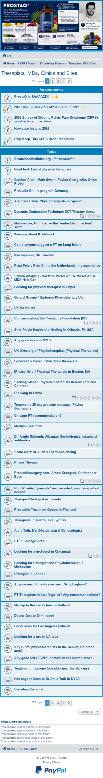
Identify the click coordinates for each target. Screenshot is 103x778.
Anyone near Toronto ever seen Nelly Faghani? (50, 584)
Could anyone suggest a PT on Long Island (48, 245)
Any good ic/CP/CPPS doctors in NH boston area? (53, 658)
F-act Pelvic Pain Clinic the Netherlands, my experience (57, 265)
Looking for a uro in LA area (36, 636)
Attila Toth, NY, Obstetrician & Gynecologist (48, 530)
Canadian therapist (28, 689)
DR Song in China (28, 393)
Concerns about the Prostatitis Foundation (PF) (50, 318)
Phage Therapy (26, 462)
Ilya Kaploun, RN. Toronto (34, 255)
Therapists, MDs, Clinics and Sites (39, 73)
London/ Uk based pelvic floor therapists (45, 361)
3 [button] (58, 81)
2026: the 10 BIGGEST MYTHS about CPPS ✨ (50, 107)
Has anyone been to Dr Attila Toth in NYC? (47, 679)
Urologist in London (30, 574)
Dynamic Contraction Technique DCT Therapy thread (55, 211)
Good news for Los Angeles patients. (43, 626)
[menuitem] (7, 56)
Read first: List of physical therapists (42, 169)
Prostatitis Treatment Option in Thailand (45, 510)
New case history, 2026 (31, 128)
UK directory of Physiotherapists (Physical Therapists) (56, 351)
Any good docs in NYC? (33, 340)
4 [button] (63, 81)
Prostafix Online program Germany (41, 191)
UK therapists (24, 308)
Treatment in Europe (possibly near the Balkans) (51, 668)
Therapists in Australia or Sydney (40, 520)
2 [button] (53, 81)
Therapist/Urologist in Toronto (37, 499)
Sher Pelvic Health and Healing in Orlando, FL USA (54, 330)
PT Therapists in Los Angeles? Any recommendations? (57, 595)
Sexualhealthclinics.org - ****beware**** (44, 159)
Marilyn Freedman (28, 426)
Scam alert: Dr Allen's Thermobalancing (45, 452)
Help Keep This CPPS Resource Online (44, 139)
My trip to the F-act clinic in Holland (42, 605)
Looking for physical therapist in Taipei (44, 287)
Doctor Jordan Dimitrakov (34, 616)
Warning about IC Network (34, 234)
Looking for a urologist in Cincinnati (42, 551)
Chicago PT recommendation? (38, 415)
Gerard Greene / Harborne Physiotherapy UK (48, 297)
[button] (69, 81)
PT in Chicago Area (29, 541)
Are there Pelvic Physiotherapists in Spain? (48, 201)
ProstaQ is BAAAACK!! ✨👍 (36, 97)
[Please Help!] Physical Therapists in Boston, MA (52, 371)
